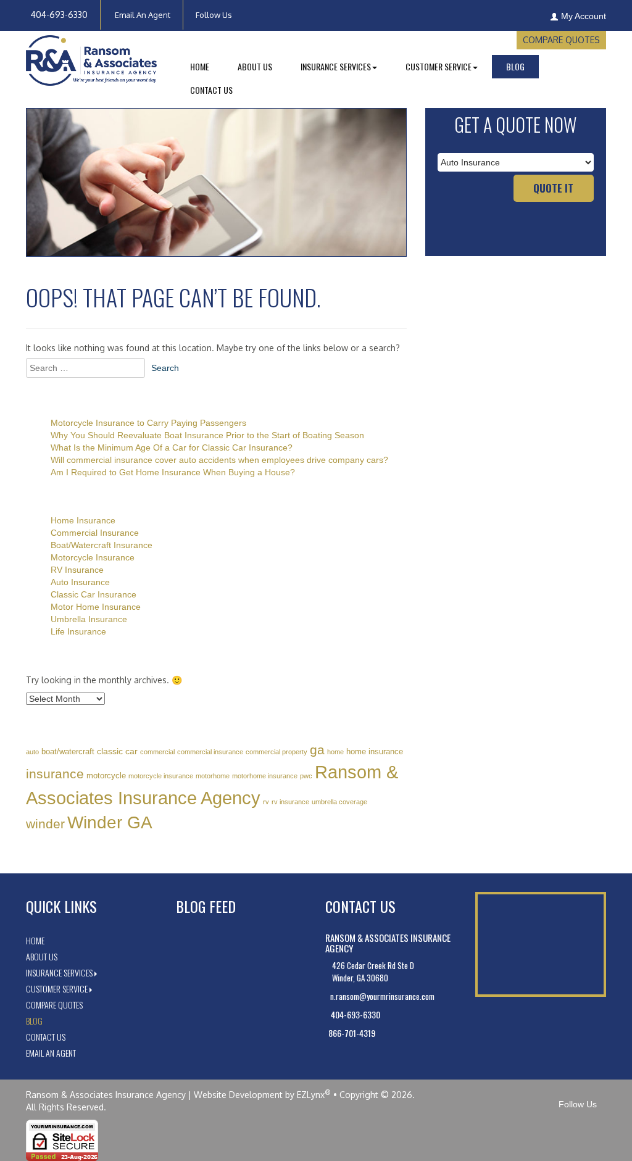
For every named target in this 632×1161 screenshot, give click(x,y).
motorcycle (106, 775)
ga (317, 750)
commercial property (276, 751)
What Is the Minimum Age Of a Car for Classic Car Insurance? (172, 447)
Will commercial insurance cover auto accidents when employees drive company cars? (219, 460)
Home (199, 66)
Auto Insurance (80, 582)
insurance (55, 774)
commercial (157, 751)
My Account (583, 16)
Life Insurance (78, 631)
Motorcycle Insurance (93, 557)
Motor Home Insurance (96, 607)
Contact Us (211, 89)
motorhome (213, 776)
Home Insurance (83, 520)
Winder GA (109, 822)
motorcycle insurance (160, 776)
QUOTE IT (553, 188)
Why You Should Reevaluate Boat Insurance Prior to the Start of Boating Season (207, 435)
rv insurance (290, 801)
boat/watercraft (67, 751)
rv (266, 801)
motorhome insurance (264, 776)
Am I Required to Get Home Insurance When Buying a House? (173, 472)
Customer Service (57, 988)
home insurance (374, 751)
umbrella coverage (339, 801)
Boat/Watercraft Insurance (101, 545)
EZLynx (311, 1094)
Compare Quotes (561, 40)
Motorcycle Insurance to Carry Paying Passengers (148, 423)
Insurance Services (59, 972)
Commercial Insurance (95, 533)
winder (45, 824)
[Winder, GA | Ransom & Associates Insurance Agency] (91, 62)
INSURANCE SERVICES (336, 66)
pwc (306, 776)
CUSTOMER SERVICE (438, 66)
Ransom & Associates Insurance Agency (106, 1094)
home (335, 751)
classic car (117, 751)
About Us (255, 66)
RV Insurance (77, 570)
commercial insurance (210, 751)
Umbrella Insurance (89, 619)
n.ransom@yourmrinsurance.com (381, 996)
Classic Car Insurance (93, 594)
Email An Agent (141, 15)
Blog (515, 66)
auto (32, 751)
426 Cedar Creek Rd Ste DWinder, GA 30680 (373, 971)
